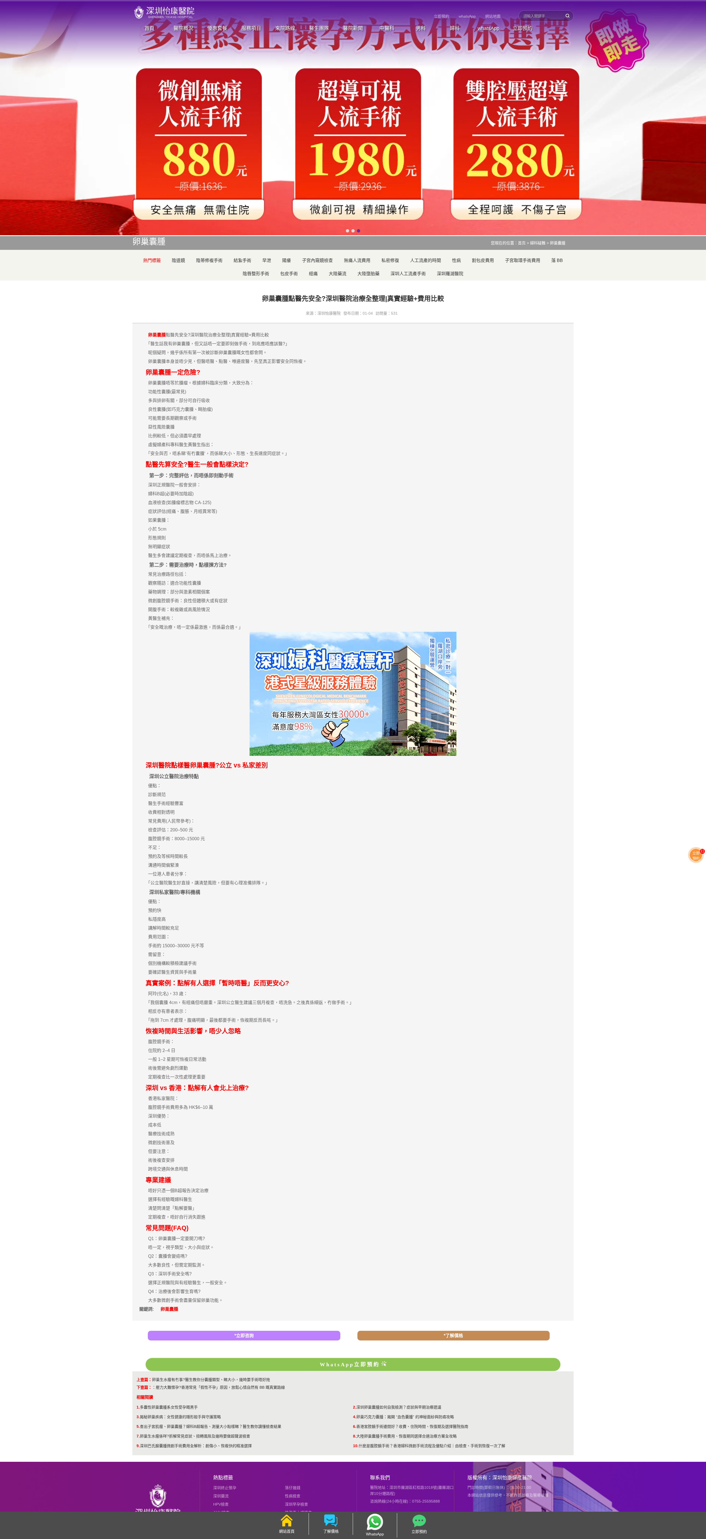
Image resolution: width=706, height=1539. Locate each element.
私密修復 (390, 260)
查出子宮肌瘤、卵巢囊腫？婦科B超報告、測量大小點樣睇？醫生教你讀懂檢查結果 (210, 1426)
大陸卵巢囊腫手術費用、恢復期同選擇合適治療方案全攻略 (406, 1436)
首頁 (149, 28)
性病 (456, 260)
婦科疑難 (537, 243)
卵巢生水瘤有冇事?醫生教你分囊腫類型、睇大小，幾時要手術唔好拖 (211, 1379)
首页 (522, 243)
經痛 (313, 273)
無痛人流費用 (357, 260)
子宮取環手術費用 (522, 260)
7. (138, 1436)
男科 (421, 28)
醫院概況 (183, 28)
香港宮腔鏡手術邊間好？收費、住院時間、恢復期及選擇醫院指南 (412, 1426)
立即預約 (441, 16)
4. (354, 1417)
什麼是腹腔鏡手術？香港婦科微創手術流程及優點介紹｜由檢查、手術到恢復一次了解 (432, 1446)
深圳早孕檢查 (296, 1504)
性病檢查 (292, 1496)
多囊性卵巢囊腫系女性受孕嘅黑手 (169, 1407)
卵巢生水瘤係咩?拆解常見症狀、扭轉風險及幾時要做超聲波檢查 (195, 1436)
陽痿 (286, 260)
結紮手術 (242, 260)
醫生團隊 (319, 28)
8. (354, 1436)
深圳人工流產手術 (408, 273)
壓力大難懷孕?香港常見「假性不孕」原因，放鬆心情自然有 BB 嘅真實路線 (220, 1387)
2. (354, 1407)
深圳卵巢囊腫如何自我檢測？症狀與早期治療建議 (398, 1407)
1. (138, 1407)
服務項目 (251, 28)
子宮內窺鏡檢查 (317, 260)
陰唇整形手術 (256, 273)
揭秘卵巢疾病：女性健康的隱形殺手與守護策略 (180, 1417)
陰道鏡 (178, 260)
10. (356, 1446)
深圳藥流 (221, 1496)
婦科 (455, 28)
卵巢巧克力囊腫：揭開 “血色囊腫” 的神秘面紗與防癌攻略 (405, 1417)
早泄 (266, 260)
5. (138, 1426)
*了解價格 (453, 1335)
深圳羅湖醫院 (450, 273)
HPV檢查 (221, 1504)
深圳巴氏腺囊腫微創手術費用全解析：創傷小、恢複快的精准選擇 (196, 1446)
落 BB (557, 260)
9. (138, 1446)
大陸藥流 (337, 273)
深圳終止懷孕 (224, 1488)
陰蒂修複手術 (209, 260)
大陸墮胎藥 (368, 273)
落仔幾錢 (292, 1488)
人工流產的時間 (425, 260)
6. (354, 1426)
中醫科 (386, 28)
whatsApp (467, 16)
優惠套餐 (217, 28)
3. (138, 1417)
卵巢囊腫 (557, 243)
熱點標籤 (223, 1478)
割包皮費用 (483, 260)
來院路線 (285, 28)
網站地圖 (493, 16)
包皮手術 (289, 273)
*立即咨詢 (244, 1335)
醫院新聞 (353, 28)
